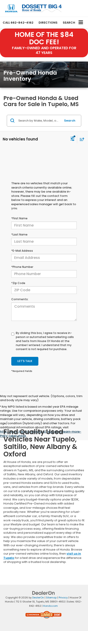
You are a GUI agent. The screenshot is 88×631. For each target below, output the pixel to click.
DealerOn (38, 597)
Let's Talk (24, 361)
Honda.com (50, 606)
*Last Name (19, 234)
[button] (18, 23)
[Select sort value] (80, 139)
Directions (48, 22)
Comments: (19, 299)
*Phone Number (22, 267)
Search (69, 120)
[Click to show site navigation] (81, 22)
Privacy (63, 597)
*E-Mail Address (22, 251)
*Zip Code (18, 283)
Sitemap (51, 597)
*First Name (19, 218)
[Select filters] (72, 139)
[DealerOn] (43, 593)
